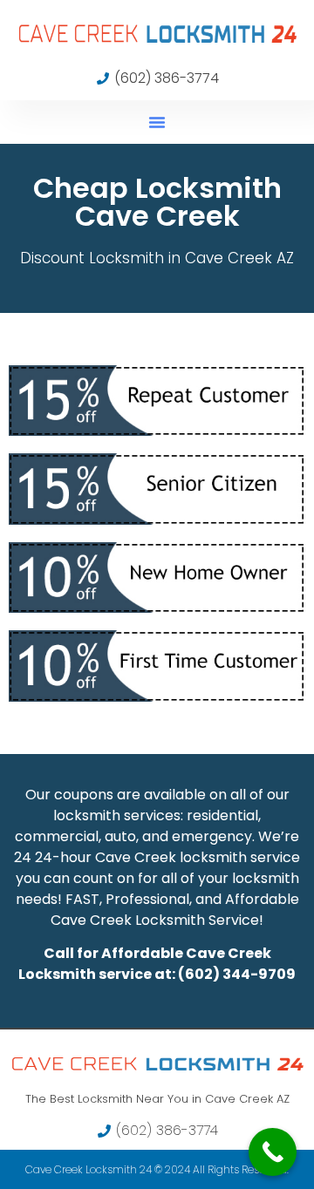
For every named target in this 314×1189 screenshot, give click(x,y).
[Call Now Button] (273, 1152)
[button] (157, 122)
